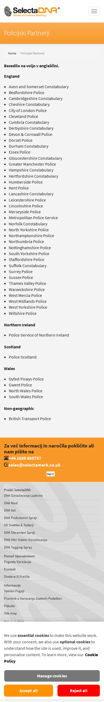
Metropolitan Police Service (33, 218)
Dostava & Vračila (17, 576)
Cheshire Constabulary (29, 104)
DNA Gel (9, 510)
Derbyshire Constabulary (31, 128)
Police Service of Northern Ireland (39, 335)
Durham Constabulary (28, 146)
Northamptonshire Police (31, 235)
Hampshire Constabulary (31, 170)
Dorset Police (21, 140)
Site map (10, 613)
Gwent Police (20, 385)
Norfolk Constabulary (28, 224)
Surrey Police (21, 271)
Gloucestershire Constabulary (35, 158)
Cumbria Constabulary (29, 122)
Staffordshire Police (26, 259)
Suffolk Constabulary (27, 265)
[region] (52, 660)
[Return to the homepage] (32, 6)
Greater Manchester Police (32, 164)
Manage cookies (52, 676)
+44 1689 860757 (25, 458)
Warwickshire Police (27, 289)
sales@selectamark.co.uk (35, 465)
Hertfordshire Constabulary (33, 176)
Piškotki (9, 606)
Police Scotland (23, 357)
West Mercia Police (25, 295)
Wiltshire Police (23, 313)
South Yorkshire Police (29, 253)
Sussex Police (21, 277)
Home (12, 53)
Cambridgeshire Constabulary (35, 98)
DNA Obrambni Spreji (19, 532)
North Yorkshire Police (29, 230)
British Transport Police (30, 418)
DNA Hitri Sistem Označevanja (25, 539)
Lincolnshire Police (26, 206)
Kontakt (9, 569)
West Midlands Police (28, 301)
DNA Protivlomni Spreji (20, 518)
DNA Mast (11, 503)
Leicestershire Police (27, 200)
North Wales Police (25, 391)
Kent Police (19, 188)
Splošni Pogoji (14, 591)
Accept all (28, 690)
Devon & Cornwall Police (30, 134)
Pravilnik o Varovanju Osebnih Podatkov (33, 598)
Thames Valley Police (27, 283)
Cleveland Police (23, 116)
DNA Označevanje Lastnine (23, 495)
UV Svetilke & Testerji (19, 525)
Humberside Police (26, 182)
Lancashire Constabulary (31, 194)
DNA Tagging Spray (18, 547)
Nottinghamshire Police (30, 248)
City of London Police (28, 110)
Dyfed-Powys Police (26, 379)
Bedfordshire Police (26, 92)
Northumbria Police (26, 241)
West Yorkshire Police (28, 307)
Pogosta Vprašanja (17, 561)
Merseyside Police (25, 212)
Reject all (78, 690)
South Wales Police (26, 396)
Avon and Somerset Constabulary (39, 86)
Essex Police (19, 152)
